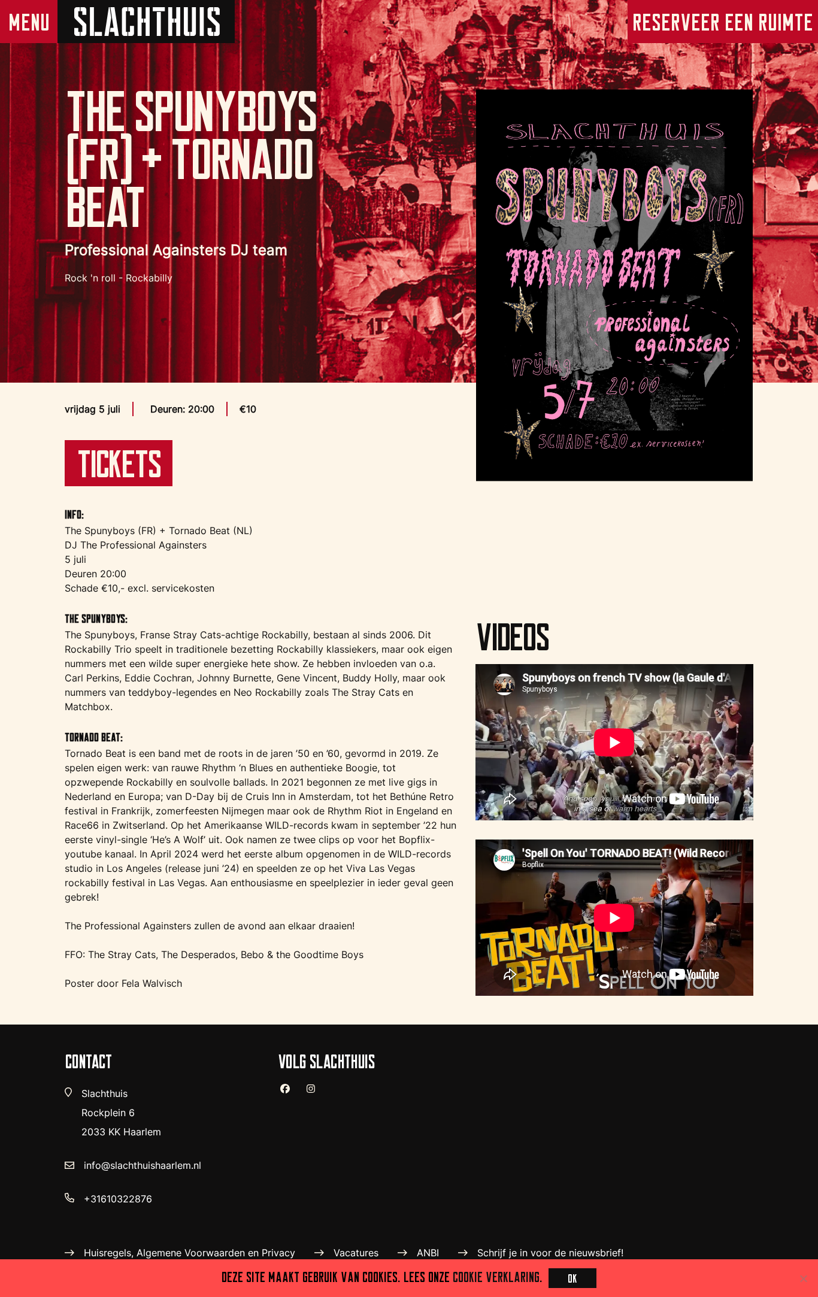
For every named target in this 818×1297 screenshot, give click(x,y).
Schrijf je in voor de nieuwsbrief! (550, 1253)
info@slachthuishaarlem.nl (142, 1165)
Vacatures (356, 1253)
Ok (572, 1278)
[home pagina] (146, 21)
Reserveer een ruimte (722, 22)
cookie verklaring (496, 1277)
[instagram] (315, 1093)
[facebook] (289, 1093)
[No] (803, 1278)
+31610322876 (118, 1199)
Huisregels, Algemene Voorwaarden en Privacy (189, 1253)
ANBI (428, 1253)
